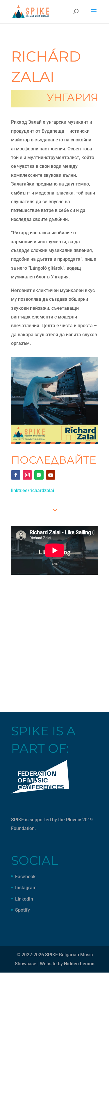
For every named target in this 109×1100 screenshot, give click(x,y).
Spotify (22, 910)
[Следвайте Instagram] (27, 475)
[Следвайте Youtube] (50, 475)
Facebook (25, 876)
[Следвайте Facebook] (15, 475)
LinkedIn (24, 899)
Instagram (26, 887)
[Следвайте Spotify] (39, 475)
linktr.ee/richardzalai (32, 490)
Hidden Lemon (79, 963)
